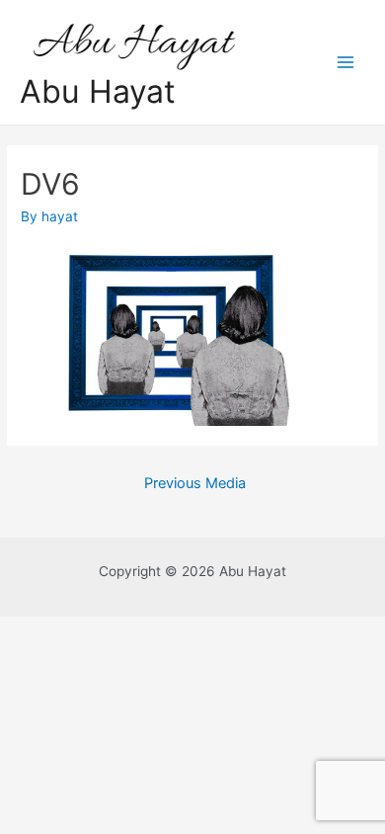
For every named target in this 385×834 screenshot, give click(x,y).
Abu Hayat (98, 91)
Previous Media (195, 483)
